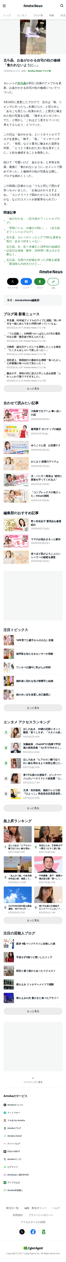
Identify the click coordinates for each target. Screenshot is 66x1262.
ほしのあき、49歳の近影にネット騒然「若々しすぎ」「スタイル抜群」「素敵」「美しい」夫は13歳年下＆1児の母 (42, 734)
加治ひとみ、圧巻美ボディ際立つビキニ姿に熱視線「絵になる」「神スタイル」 (50, 850)
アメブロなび (13, 1182)
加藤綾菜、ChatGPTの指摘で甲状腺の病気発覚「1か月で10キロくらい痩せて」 (42, 747)
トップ (7, 15)
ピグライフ (12, 1166)
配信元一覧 (12, 1208)
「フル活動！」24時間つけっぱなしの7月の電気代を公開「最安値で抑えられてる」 (33, 335)
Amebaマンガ (14, 1159)
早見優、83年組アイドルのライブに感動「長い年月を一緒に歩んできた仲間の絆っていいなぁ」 (34, 322)
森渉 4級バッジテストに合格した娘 (35, 943)
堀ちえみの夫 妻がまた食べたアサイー (37, 998)
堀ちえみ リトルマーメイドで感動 (35, 984)
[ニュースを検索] (62, 6)
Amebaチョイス (15, 1104)
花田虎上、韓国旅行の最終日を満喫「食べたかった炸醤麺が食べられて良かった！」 (34, 361)
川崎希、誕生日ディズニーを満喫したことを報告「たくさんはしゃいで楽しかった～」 (34, 348)
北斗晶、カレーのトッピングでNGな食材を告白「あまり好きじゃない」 (33, 239)
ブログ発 (38, 15)
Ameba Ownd (14, 1135)
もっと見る (33, 388)
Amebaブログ (14, 1128)
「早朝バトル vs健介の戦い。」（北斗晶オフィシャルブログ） (33, 230)
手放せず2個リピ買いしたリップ (34, 957)
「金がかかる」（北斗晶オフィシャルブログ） (33, 220)
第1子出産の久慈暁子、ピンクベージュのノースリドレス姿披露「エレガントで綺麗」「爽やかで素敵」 (42, 780)
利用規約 (18, 1215)
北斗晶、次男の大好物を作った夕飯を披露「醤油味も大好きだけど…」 (33, 262)
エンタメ (22, 15)
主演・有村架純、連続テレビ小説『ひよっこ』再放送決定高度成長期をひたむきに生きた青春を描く (41, 793)
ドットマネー (13, 1112)
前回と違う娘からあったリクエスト (36, 970)
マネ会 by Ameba (16, 1120)
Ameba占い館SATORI (18, 1174)
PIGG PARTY (13, 1151)
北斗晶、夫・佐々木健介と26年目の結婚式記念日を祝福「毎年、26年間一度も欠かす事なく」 (33, 250)
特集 (51, 15)
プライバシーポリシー (41, 1215)
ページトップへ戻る (33, 1082)
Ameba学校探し (15, 1190)
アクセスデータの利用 (33, 1222)
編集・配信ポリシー (35, 1208)
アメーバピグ (13, 1143)
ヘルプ (56, 1208)
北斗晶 (22, 83)
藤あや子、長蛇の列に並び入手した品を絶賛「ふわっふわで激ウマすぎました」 (34, 375)
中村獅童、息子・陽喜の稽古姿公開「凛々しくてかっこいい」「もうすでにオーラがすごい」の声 (50, 880)
